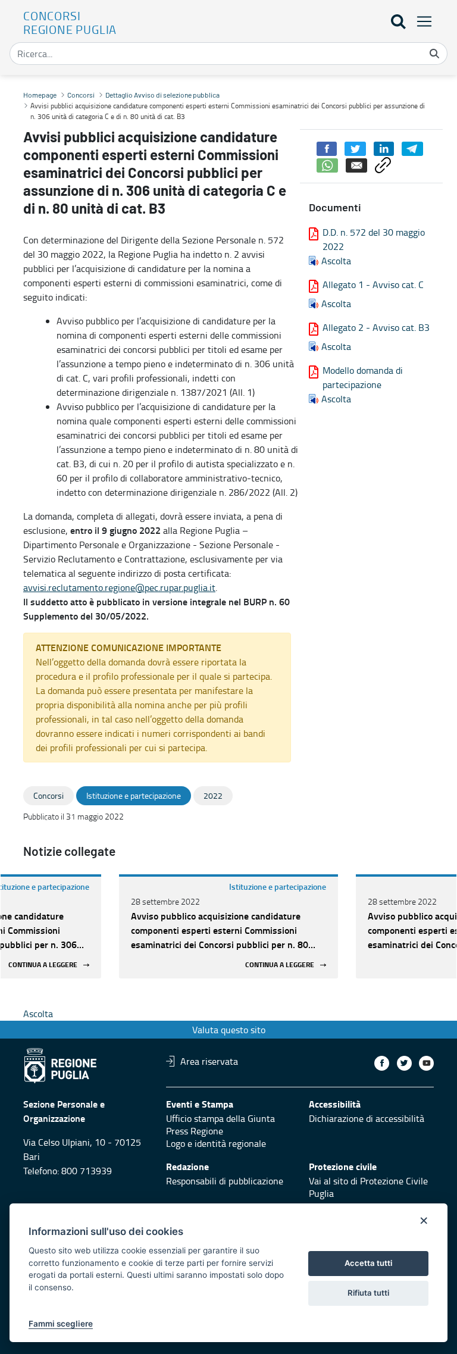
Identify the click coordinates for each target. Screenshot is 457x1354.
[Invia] (434, 53)
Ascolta (336, 260)
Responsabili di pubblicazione (224, 1180)
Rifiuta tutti (368, 1292)
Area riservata (209, 1061)
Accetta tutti (368, 1263)
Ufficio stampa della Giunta (220, 1118)
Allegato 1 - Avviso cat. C (373, 284)
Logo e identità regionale (216, 1143)
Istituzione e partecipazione (277, 886)
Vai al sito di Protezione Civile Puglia (368, 1187)
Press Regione (194, 1130)
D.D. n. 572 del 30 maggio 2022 (374, 239)
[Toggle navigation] (420, 21)
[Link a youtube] (426, 1063)
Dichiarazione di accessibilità (366, 1118)
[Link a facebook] (381, 1063)
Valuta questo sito (228, 1029)
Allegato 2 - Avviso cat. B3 (376, 327)
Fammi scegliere (61, 1323)
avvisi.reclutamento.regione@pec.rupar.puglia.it (119, 587)
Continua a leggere (42, 965)
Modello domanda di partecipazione (363, 377)
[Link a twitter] (404, 1063)
